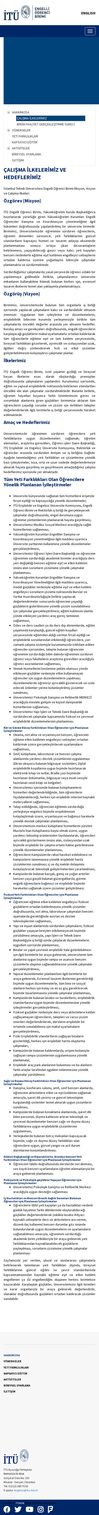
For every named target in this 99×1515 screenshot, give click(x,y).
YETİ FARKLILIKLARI (25, 136)
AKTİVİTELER (21, 148)
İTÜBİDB (20, 1503)
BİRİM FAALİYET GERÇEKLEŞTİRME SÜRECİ (46, 124)
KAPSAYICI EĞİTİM (24, 142)
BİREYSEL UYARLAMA (26, 154)
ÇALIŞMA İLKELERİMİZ (32, 118)
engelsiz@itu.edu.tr (26, 1490)
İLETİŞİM (18, 160)
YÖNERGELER (21, 130)
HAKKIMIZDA (20, 112)
